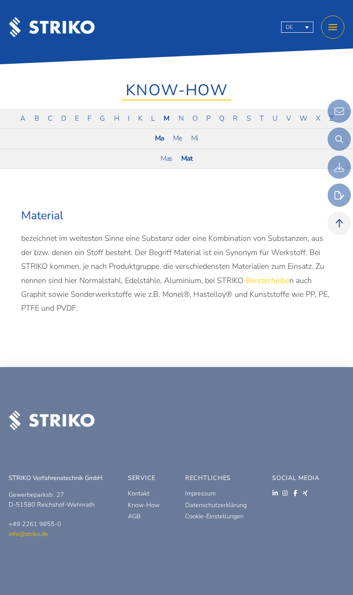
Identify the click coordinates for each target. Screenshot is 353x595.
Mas (166, 158)
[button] (332, 27)
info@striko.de (28, 534)
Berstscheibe (267, 280)
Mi (194, 138)
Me (177, 138)
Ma (159, 138)
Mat (186, 158)
